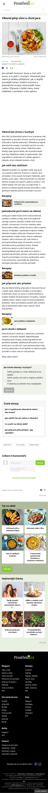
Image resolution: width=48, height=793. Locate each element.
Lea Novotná (16, 61)
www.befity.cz (40, 774)
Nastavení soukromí (9, 754)
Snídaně (28, 670)
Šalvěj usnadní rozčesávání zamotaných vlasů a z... (12, 603)
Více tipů (7, 569)
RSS (3, 691)
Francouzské (6, 713)
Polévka (28, 673)
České (4, 710)
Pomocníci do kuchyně (10, 679)
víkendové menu (34, 444)
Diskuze (28, 707)
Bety (27, 697)
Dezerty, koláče (31, 685)
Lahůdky (28, 682)
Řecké (4, 722)
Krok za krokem (8, 688)
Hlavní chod (29, 679)
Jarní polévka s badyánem (24, 321)
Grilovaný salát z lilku (35, 528)
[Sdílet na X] (7, 68)
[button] (43, 10)
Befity (4, 728)
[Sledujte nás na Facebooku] (41, 490)
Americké (5, 704)
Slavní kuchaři (7, 676)
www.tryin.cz (21, 774)
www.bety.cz (30, 774)
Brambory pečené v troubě (25, 275)
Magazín (6, 666)
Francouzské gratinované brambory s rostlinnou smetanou (35, 557)
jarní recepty (8, 444)
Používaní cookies (8, 751)
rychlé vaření (20, 444)
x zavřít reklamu (41, 791)
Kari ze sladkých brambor (12, 554)
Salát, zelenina (31, 688)
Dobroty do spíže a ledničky (13, 64)
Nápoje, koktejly (31, 676)
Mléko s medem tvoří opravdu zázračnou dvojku (34, 602)
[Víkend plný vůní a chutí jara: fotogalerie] (24, 38)
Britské (4, 707)
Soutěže (28, 710)
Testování (29, 713)
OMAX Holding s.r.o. (17, 785)
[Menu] (4, 4)
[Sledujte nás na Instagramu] (44, 490)
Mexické (5, 719)
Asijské (4, 701)
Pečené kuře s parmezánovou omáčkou (26, 203)
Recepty (29, 666)
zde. (24, 781)
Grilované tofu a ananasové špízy (12, 529)
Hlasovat (8, 390)
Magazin (28, 701)
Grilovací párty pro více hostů (12, 631)
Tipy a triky (6, 670)
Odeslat (40, 463)
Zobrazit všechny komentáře (24, 478)
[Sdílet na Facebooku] (3, 68)
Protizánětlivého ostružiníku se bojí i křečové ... (34, 632)
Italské (4, 716)
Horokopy (29, 704)
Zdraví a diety (7, 673)
